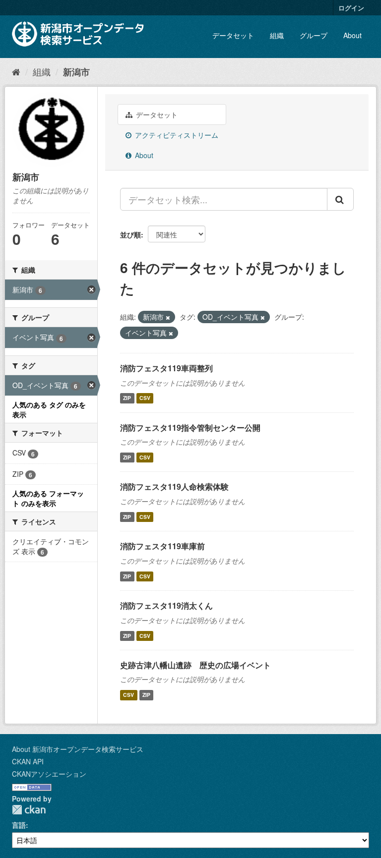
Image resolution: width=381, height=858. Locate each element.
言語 (19, 825)
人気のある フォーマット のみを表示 (48, 498)
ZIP (127, 398)
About (352, 35)
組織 (277, 35)
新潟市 (76, 71)
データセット (233, 35)
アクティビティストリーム (175, 135)
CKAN (29, 809)
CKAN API (28, 761)
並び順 (130, 234)
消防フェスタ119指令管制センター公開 (190, 427)
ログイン (351, 7)
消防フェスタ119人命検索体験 (174, 486)
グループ (313, 35)
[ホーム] (16, 71)
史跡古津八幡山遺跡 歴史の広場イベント (195, 665)
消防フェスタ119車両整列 (166, 368)
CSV (144, 398)
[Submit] (340, 199)
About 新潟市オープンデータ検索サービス (77, 749)
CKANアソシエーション (49, 774)
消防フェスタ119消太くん (166, 605)
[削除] (168, 317)
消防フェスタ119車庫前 (162, 546)
